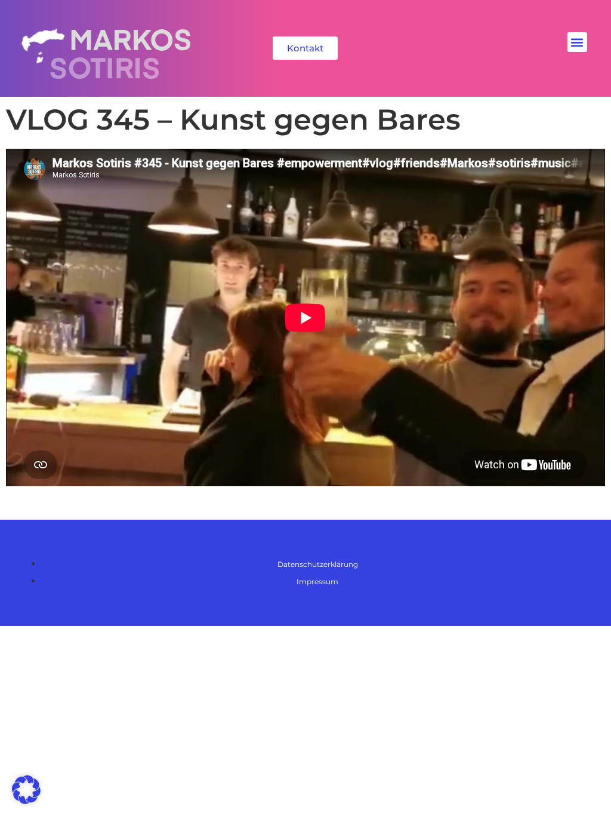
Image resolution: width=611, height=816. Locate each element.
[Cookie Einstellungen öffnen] (26, 800)
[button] (577, 42)
